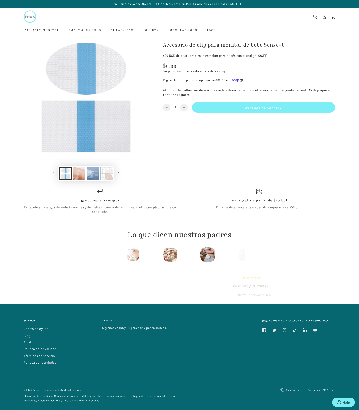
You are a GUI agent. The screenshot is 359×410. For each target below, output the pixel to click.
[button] (315, 16)
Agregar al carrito (263, 108)
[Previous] (124, 254)
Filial (27, 342)
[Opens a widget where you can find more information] (343, 403)
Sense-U (38, 390)
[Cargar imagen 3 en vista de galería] (93, 173)
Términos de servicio (39, 356)
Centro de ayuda (36, 329)
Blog (27, 335)
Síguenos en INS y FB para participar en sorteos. (134, 328)
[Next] (234, 254)
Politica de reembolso (40, 362)
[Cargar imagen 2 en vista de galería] (79, 173)
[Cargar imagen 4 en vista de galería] (106, 173)
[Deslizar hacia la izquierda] (53, 173)
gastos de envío (177, 71)
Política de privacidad (40, 349)
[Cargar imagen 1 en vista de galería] (65, 173)
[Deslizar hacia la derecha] (118, 173)
